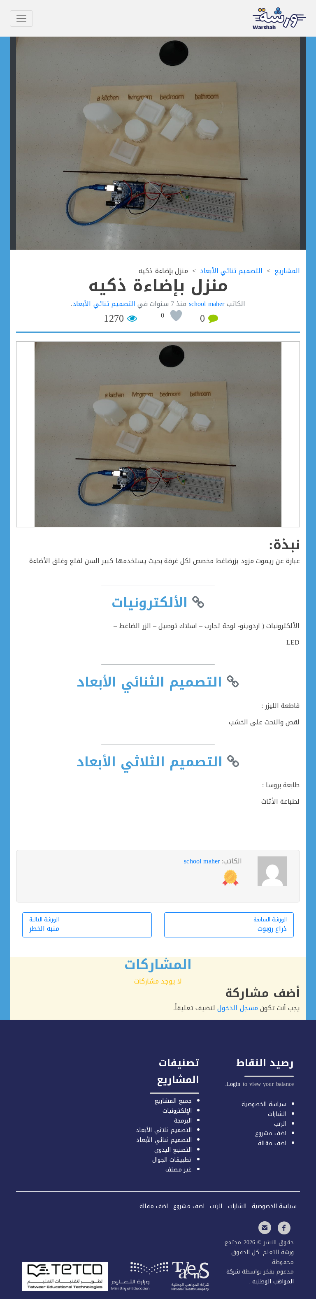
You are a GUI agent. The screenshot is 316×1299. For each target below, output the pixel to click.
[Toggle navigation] (21, 18)
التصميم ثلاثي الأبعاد (163, 1130)
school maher (202, 861)
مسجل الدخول (237, 1008)
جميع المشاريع (173, 1100)
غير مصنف (178, 1169)
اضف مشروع (270, 1133)
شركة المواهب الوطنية (260, 1276)
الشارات (277, 1114)
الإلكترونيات (177, 1110)
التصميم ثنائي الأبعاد (103, 303)
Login (233, 1084)
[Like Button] (176, 315)
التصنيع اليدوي (173, 1149)
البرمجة (183, 1120)
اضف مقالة (272, 1143)
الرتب (280, 1124)
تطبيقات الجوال (172, 1159)
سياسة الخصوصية (264, 1104)
